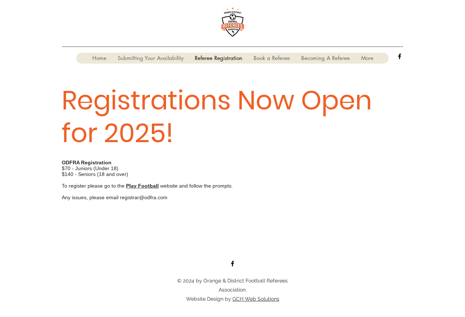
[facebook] (399, 56)
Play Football (142, 186)
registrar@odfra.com (143, 197)
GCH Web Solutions (255, 299)
